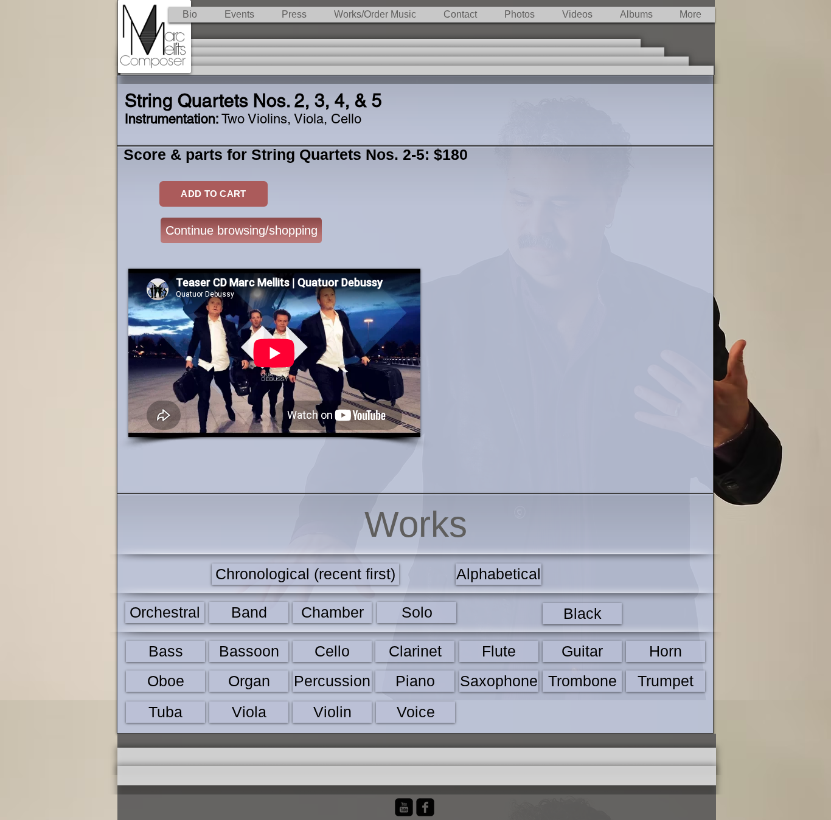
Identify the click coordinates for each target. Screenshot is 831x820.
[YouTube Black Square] (404, 807)
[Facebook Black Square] (425, 807)
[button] (374, 15)
